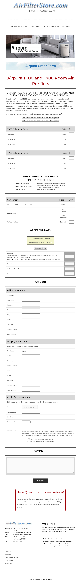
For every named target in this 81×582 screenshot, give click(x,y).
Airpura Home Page (14, 20)
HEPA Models (27, 20)
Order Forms (35, 26)
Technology (69, 20)
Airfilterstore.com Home (52, 26)
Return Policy (9, 563)
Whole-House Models (56, 20)
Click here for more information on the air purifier (40, 118)
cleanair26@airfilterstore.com (22, 534)
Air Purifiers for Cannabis (20, 26)
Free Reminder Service (11, 557)
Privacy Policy (9, 560)
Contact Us (66, 26)
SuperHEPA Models (40, 20)
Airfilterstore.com (46, 579)
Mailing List (8, 554)
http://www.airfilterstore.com (22, 532)
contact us (15, 259)
